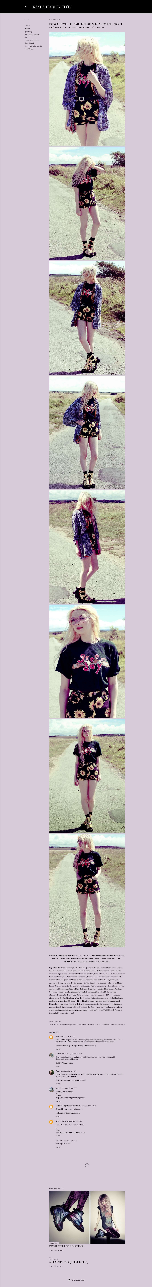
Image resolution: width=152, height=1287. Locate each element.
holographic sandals (32, 35)
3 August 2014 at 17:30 (89, 1106)
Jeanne (59, 1088)
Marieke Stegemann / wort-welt (68, 1106)
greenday (28, 32)
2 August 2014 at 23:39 (74, 1054)
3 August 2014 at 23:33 (70, 1140)
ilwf (26, 37)
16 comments (59, 1266)
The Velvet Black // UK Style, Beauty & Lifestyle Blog (76, 1046)
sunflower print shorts (33, 46)
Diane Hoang (61, 1121)
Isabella (59, 1140)
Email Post (58, 1021)
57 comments (59, 1250)
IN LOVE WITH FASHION (104, 959)
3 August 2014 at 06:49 (68, 1071)
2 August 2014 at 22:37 (67, 1036)
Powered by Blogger (77, 1280)
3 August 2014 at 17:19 (69, 1088)
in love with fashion (32, 40)
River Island (29, 43)
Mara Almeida (61, 1054)
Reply (58, 1049)
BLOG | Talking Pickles (64, 1063)
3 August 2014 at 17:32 (74, 1121)
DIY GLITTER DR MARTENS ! (66, 1246)
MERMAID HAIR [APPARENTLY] (68, 1262)
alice (57, 1036)
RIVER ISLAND (104, 962)
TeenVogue (29, 49)
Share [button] (27, 20)
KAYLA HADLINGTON (52, 6)
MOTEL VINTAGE (82, 956)
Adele (58, 1071)
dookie (27, 29)
